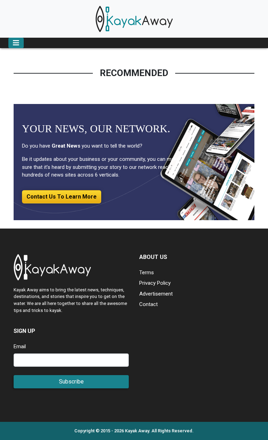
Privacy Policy (155, 283)
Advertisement (156, 294)
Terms (146, 272)
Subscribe (71, 381)
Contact (148, 304)
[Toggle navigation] (16, 43)
